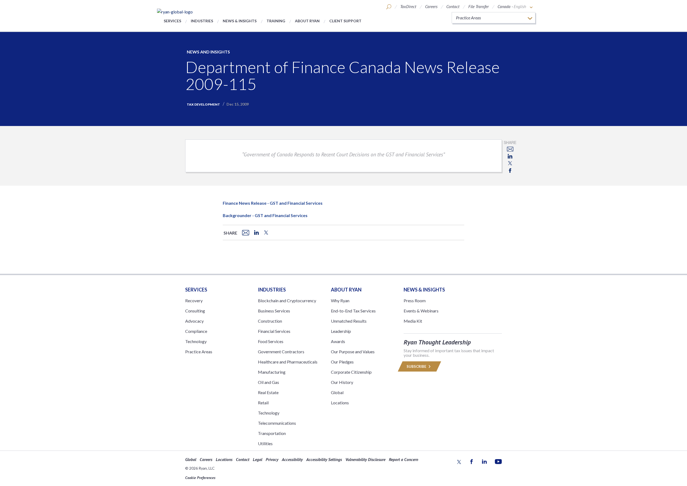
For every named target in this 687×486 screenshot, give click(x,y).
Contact (452, 6)
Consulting (195, 310)
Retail (263, 402)
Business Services (274, 310)
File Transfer (478, 6)
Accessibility (292, 459)
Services (172, 21)
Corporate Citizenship (351, 372)
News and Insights (208, 51)
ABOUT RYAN (346, 290)
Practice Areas (198, 351)
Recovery (194, 300)
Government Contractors (281, 351)
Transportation (272, 433)
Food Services (270, 341)
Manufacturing (272, 372)
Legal (257, 459)
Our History (342, 382)
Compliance (196, 331)
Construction (270, 320)
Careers (431, 6)
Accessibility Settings (324, 459)
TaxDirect (408, 6)
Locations (340, 402)
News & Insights (240, 21)
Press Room (415, 300)
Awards (338, 341)
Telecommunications (277, 423)
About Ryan (307, 21)
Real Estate (268, 392)
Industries (202, 21)
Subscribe (417, 366)
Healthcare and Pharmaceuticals (287, 361)
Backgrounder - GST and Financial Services (265, 215)
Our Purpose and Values (353, 351)
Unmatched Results (349, 320)
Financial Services (274, 331)
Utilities (265, 443)
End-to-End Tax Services (353, 310)
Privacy (272, 459)
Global (337, 392)
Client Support (345, 21)
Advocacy (194, 320)
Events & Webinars (421, 310)
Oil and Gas (268, 382)
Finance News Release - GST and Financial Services (273, 203)
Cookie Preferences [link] (200, 477)
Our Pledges (342, 361)
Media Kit (413, 320)
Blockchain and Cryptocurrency (287, 300)
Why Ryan (340, 300)
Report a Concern (403, 459)
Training (275, 21)
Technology (196, 341)
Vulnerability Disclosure (365, 459)
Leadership (341, 331)
